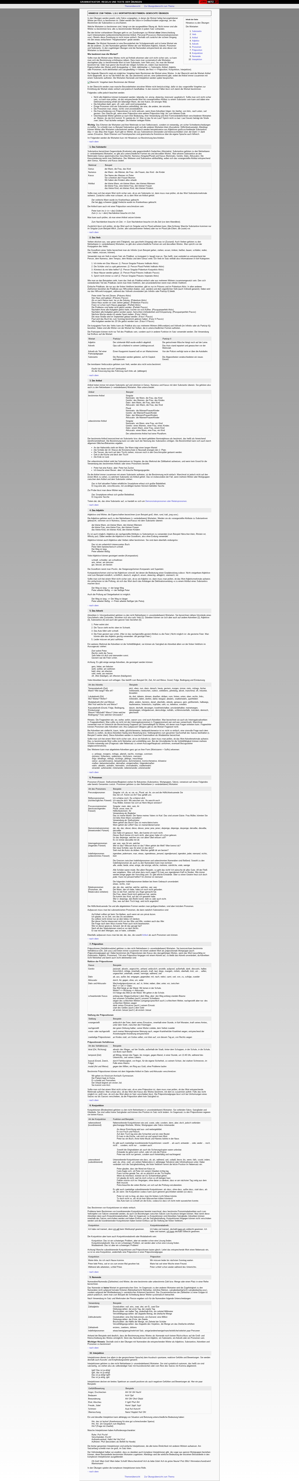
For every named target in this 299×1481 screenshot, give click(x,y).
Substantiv (197, 31)
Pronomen (196, 47)
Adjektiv (195, 41)
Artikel (195, 37)
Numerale (196, 56)
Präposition (197, 50)
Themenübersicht (132, 6)
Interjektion (197, 59)
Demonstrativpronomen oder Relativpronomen (166, 501)
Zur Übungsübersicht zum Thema (159, 6)
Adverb (195, 44)
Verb (194, 34)
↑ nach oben (93, 141)
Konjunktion (197, 53)
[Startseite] (209, 2)
